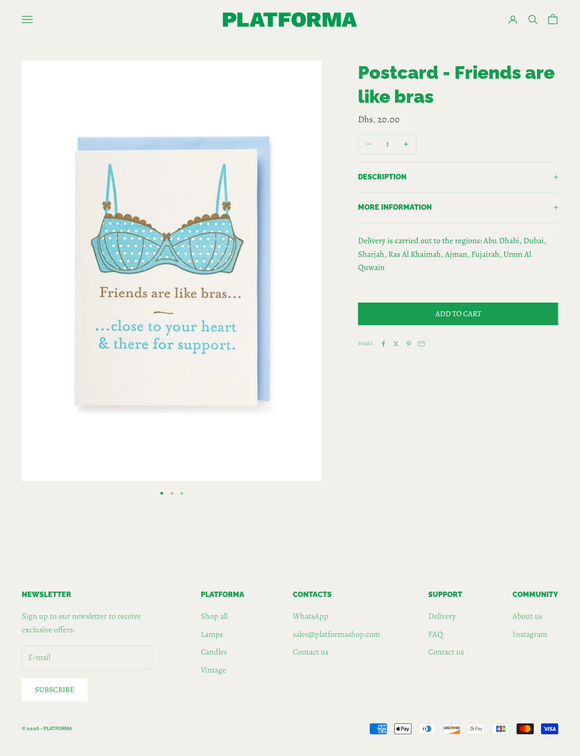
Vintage (213, 670)
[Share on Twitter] (396, 343)
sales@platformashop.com (336, 634)
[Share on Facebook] (383, 343)
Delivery (442, 616)
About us (527, 616)
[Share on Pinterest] (408, 343)
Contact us (311, 651)
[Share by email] (421, 343)
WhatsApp (311, 616)
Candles (214, 651)
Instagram (529, 634)
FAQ (435, 634)
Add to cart (458, 313)
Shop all (214, 616)
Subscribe (54, 689)
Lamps (212, 634)
